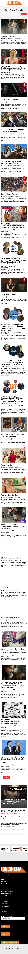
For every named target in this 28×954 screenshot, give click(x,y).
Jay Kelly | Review (8, 36)
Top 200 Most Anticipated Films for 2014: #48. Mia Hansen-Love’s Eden (11, 722)
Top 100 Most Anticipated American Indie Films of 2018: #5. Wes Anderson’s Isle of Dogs (13, 226)
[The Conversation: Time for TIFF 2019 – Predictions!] (14, 119)
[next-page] (4, 836)
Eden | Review (6, 588)
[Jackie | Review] (14, 455)
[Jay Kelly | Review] (14, 26)
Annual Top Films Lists (6, 165)
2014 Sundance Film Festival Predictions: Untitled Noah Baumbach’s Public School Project (12, 760)
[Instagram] (2, 906)
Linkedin (5, 911)
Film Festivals (4, 72)
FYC (2, 832)
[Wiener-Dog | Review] (14, 485)
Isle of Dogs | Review (9, 194)
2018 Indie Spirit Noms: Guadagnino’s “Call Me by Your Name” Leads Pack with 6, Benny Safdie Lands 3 (13, 261)
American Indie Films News (7, 813)
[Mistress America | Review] (14, 548)
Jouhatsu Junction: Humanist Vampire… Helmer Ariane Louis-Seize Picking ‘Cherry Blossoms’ (14, 824)
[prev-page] (2, 836)
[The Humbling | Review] (14, 607)
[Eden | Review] (14, 577)
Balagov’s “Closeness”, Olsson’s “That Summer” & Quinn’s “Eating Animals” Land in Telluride (13, 363)
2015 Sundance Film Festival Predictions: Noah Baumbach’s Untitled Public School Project (13, 651)
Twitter (5, 903)
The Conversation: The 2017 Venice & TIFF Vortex (12, 436)
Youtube (5, 909)
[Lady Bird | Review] (14, 284)
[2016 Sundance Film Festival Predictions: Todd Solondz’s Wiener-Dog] (14, 515)
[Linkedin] (2, 912)
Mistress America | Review (11, 558)
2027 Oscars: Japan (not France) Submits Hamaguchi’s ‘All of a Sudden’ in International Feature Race (14, 830)
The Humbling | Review (10, 618)
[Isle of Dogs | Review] (14, 184)
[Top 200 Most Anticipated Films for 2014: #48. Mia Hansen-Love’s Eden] (14, 709)
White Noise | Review (9, 100)
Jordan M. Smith (11, 590)
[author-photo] (7, 38)
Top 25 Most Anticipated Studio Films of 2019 (11, 162)
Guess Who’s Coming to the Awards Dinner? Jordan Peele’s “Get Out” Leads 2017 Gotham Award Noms (13, 327)
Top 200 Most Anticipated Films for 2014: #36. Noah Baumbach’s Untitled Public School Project (12, 685)
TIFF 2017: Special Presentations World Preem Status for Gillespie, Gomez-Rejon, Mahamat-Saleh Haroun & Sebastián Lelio (13, 399)
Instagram (6, 906)
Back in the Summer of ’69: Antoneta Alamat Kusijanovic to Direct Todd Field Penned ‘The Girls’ (13, 817)
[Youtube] (2, 909)
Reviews (3, 38)
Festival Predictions (6, 530)
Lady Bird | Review (8, 295)
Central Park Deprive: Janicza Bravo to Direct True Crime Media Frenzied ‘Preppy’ (13, 811)
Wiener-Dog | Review (9, 495)
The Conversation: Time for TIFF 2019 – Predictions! (12, 130)
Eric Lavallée (13, 72)
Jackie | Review (7, 465)
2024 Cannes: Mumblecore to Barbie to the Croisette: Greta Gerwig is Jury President (13, 68)
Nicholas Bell (10, 38)
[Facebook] (2, 901)
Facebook (5, 901)
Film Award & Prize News (7, 266)
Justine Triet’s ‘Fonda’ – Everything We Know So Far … (14, 801)
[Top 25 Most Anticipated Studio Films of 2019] (14, 151)
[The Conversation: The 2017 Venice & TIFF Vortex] (14, 424)
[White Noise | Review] (14, 89)
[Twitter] (2, 904)
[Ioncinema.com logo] (14, 2)
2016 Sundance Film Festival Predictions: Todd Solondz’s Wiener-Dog (12, 526)
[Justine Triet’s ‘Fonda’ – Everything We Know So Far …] (14, 792)
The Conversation (5, 133)
